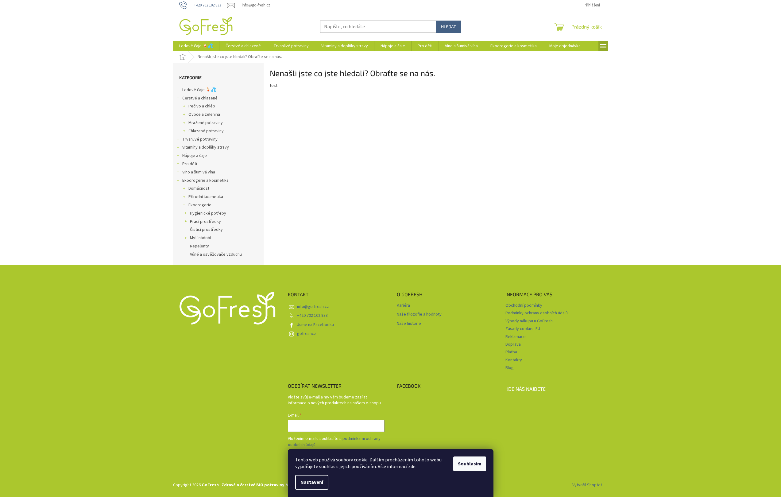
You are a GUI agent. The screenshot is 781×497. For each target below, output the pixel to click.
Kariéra (403, 306)
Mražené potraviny (205, 123)
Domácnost (198, 188)
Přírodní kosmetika (205, 197)
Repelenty (199, 246)
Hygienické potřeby (208, 213)
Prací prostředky (205, 222)
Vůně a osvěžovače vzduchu (216, 254)
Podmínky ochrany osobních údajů (536, 313)
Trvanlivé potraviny (200, 139)
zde (412, 466)
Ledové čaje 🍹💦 (199, 90)
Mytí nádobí (200, 238)
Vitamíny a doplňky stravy (205, 147)
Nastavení (311, 482)
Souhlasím (469, 463)
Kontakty (513, 360)
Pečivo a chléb (201, 106)
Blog (509, 368)
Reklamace (515, 337)
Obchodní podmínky (523, 305)
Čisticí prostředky (206, 230)
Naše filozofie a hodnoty (419, 314)
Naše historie (409, 324)
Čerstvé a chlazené (200, 98)
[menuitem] (196, 46)
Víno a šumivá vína (198, 172)
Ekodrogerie (199, 205)
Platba (511, 352)
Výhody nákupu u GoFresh (529, 321)
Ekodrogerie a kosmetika (205, 180)
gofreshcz (306, 334)
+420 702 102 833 (312, 316)
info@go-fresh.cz (313, 307)
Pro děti (189, 164)
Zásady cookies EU (522, 329)
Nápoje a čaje (194, 156)
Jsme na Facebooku (315, 325)
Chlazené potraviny (206, 131)
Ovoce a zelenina (204, 114)
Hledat (448, 26)
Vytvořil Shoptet (587, 485)
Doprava (513, 344)
